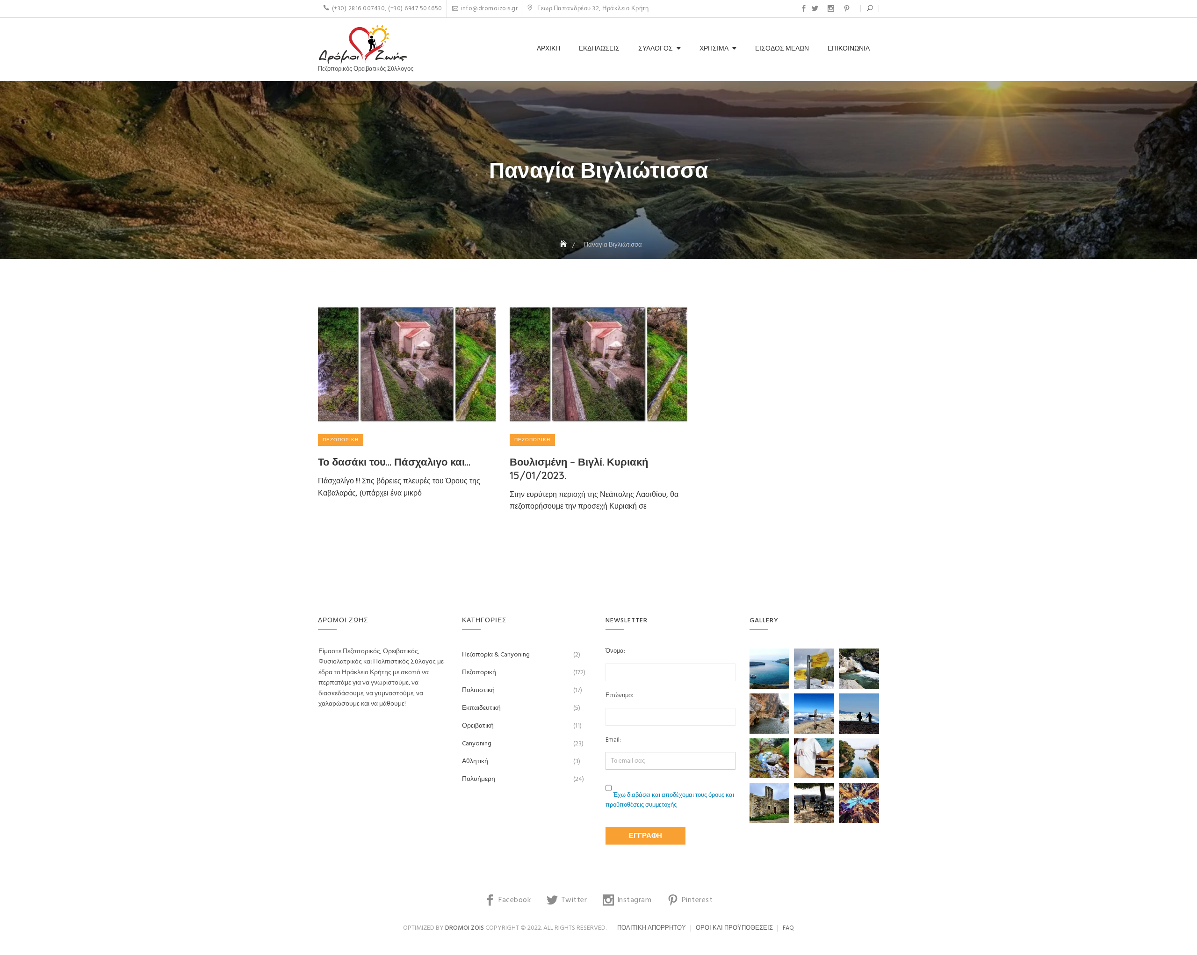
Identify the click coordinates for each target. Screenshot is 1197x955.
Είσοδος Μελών (782, 49)
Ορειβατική (478, 726)
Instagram (831, 8)
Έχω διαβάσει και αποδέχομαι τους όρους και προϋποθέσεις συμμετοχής (670, 800)
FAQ (788, 928)
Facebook (803, 8)
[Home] (564, 245)
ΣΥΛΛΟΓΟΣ (655, 49)
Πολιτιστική (478, 690)
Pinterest (847, 8)
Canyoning (476, 743)
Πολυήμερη (478, 779)
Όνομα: (615, 651)
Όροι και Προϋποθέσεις (734, 928)
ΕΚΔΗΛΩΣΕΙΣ (599, 49)
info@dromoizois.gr (489, 9)
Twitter (815, 8)
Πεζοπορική (341, 440)
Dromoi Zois (464, 928)
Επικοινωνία (849, 49)
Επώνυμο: (619, 695)
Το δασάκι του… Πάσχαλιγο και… (394, 461)
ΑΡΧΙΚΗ (548, 49)
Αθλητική (475, 761)
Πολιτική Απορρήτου (651, 928)
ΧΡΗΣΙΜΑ (713, 49)
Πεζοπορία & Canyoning (496, 654)
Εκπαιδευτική (481, 708)
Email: (613, 740)
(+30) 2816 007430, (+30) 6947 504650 (387, 9)
